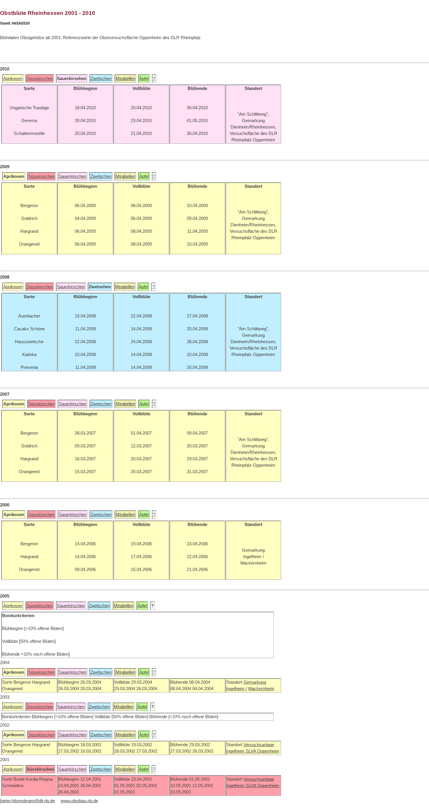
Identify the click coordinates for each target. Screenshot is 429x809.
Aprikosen (12, 78)
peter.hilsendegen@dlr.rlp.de (28, 800)
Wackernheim (261, 688)
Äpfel (144, 78)
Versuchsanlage (258, 744)
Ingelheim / (236, 688)
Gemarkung (254, 682)
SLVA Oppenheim (262, 751)
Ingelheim (236, 751)
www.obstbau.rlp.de (79, 800)
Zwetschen (100, 78)
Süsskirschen (40, 78)
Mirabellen (125, 78)
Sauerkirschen (72, 176)
